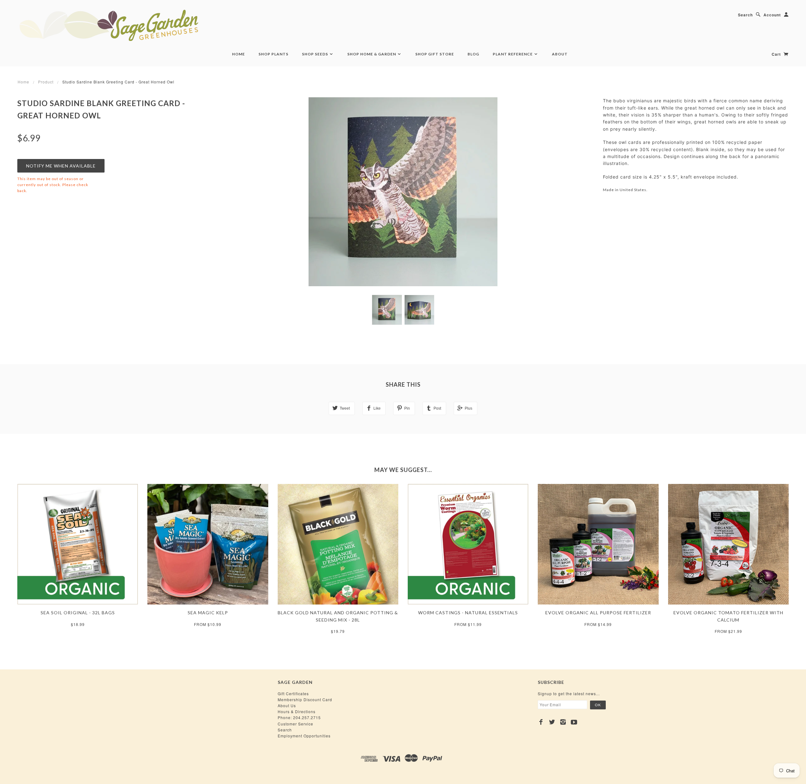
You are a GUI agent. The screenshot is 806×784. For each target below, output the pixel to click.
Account (772, 15)
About (560, 54)
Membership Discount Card (305, 699)
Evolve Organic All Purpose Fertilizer (598, 612)
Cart (777, 54)
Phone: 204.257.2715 (299, 717)
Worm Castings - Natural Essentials (468, 612)
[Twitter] (552, 722)
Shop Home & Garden (372, 54)
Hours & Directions (296, 711)
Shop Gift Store (434, 54)
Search (745, 15)
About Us (287, 705)
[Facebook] (541, 722)
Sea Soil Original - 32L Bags (78, 612)
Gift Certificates (293, 693)
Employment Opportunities (304, 735)
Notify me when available (61, 165)
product (46, 81)
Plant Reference (513, 54)
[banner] (143, 25)
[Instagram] (563, 722)
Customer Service (295, 723)
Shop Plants (273, 54)
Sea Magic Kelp (208, 612)
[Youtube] (574, 722)
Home (238, 54)
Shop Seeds (315, 54)
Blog (473, 54)
